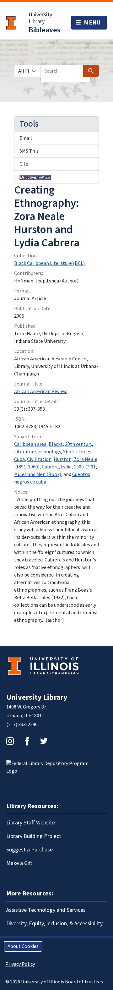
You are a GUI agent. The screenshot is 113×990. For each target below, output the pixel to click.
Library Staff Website (30, 823)
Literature (25, 451)
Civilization (39, 459)
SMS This (29, 151)
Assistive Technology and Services (46, 910)
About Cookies (23, 946)
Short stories (77, 451)
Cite (23, 164)
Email (25, 138)
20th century (78, 444)
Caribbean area (30, 444)
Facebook (27, 741)
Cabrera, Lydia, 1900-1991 (69, 466)
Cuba (19, 459)
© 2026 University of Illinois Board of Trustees (54, 981)
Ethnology (49, 451)
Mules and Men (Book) (37, 474)
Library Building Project (33, 836)
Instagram (10, 741)
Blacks (56, 444)
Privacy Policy (20, 964)
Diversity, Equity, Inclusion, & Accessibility (54, 923)
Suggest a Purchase (29, 850)
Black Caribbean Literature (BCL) (49, 263)
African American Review (40, 391)
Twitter (43, 741)
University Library (40, 18)
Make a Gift (19, 863)
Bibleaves (45, 30)
